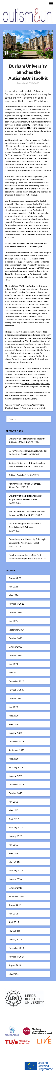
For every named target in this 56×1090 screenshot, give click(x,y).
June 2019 (14, 758)
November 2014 (16, 956)
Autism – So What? (17, 475)
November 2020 (16, 689)
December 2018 (16, 784)
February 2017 (16, 827)
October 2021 (15, 655)
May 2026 (14, 595)
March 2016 (14, 862)
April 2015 (14, 922)
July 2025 (13, 621)
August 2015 (15, 905)
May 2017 (14, 810)
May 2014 (14, 974)
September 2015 (16, 896)
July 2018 (13, 801)
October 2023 (15, 638)
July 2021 (13, 664)
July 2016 (13, 844)
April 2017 (14, 819)
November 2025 (16, 603)
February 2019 (16, 767)
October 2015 (15, 887)
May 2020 (14, 724)
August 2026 (15, 578)
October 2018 (15, 793)
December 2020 (16, 681)
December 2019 (16, 741)
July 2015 (13, 913)
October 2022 (15, 646)
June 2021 (14, 672)
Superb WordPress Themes (28, 1086)
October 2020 (15, 698)
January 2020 (15, 733)
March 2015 (14, 931)
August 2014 (15, 965)
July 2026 (13, 586)
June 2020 (14, 715)
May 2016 (14, 853)
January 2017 (15, 836)
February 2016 (16, 870)
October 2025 (15, 612)
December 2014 (16, 948)
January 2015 (15, 939)
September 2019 (16, 750)
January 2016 (15, 879)
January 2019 (15, 776)
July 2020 (13, 707)
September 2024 (16, 629)
